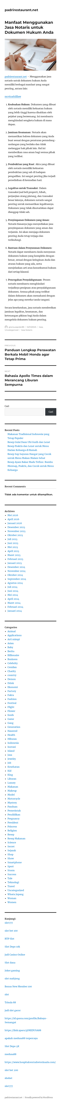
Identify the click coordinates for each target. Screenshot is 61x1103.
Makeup (12, 790)
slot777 (9, 922)
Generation (14, 727)
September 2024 (17, 579)
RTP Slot (9, 938)
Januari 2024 (15, 610)
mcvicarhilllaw (13, 96)
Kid (9, 770)
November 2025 (17, 531)
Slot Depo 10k (12, 946)
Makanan (13, 786)
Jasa (41, 327)
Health (11, 734)
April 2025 (13, 551)
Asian (11, 643)
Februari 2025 (15, 559)
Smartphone (15, 862)
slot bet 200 (11, 1070)
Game (11, 719)
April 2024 (13, 598)
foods (11, 715)
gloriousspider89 (16, 327)
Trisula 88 (10, 1002)
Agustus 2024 (15, 583)
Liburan (12, 778)
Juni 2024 (13, 590)
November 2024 (17, 571)
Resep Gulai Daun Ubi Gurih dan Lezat (29, 442)
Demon (12, 679)
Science (12, 842)
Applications (15, 635)
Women (12, 902)
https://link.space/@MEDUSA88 (23, 1030)
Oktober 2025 (15, 535)
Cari (7, 406)
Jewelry (12, 758)
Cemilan (12, 667)
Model (11, 794)
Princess (12, 826)
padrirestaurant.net (21, 10)
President (13, 822)
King (10, 774)
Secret (11, 846)
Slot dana (10, 962)
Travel (11, 886)
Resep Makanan (16, 838)
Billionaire (13, 655)
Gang (10, 723)
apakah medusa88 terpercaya (21, 1038)
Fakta (11, 695)
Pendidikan (14, 814)
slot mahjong (12, 978)
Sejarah (12, 850)
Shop (10, 854)
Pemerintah (14, 810)
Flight (11, 707)
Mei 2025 (13, 547)
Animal (12, 631)
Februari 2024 (15, 606)
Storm (11, 870)
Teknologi (13, 882)
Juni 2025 (13, 543)
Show (11, 858)
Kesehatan (14, 766)
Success (12, 874)
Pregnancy (13, 818)
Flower (11, 711)
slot (7, 994)
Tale (10, 878)
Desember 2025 (16, 527)
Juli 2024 (12, 587)
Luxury (11, 782)
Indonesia (13, 742)
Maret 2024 (14, 602)
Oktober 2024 (15, 575)
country (12, 675)
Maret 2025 (14, 555)
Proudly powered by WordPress (39, 1097)
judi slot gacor (13, 1010)
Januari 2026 (15, 523)
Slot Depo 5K (12, 1046)
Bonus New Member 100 (18, 986)
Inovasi (12, 746)
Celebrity (13, 663)
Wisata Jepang (16, 894)
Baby (10, 647)
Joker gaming (12, 970)
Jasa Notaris (26, 330)
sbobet (8, 1078)
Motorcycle (14, 798)
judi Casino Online (15, 954)
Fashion (12, 699)
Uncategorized (11, 330)
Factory (12, 691)
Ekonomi (13, 687)
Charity (12, 671)
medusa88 (10, 1054)
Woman (12, 898)
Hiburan (12, 738)
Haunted (12, 730)
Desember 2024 (16, 567)
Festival (12, 703)
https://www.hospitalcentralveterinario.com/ (30, 1062)
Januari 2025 (15, 563)
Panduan (12, 806)
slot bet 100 (11, 930)
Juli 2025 (12, 539)
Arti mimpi (14, 639)
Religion (12, 830)
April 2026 (13, 519)
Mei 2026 (13, 515)
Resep (11, 834)
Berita (11, 651)
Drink (11, 683)
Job (9, 762)
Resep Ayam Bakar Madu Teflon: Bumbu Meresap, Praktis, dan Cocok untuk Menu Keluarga (31, 466)
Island (11, 750)
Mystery (12, 802)
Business (12, 659)
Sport (11, 866)
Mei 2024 (13, 594)
